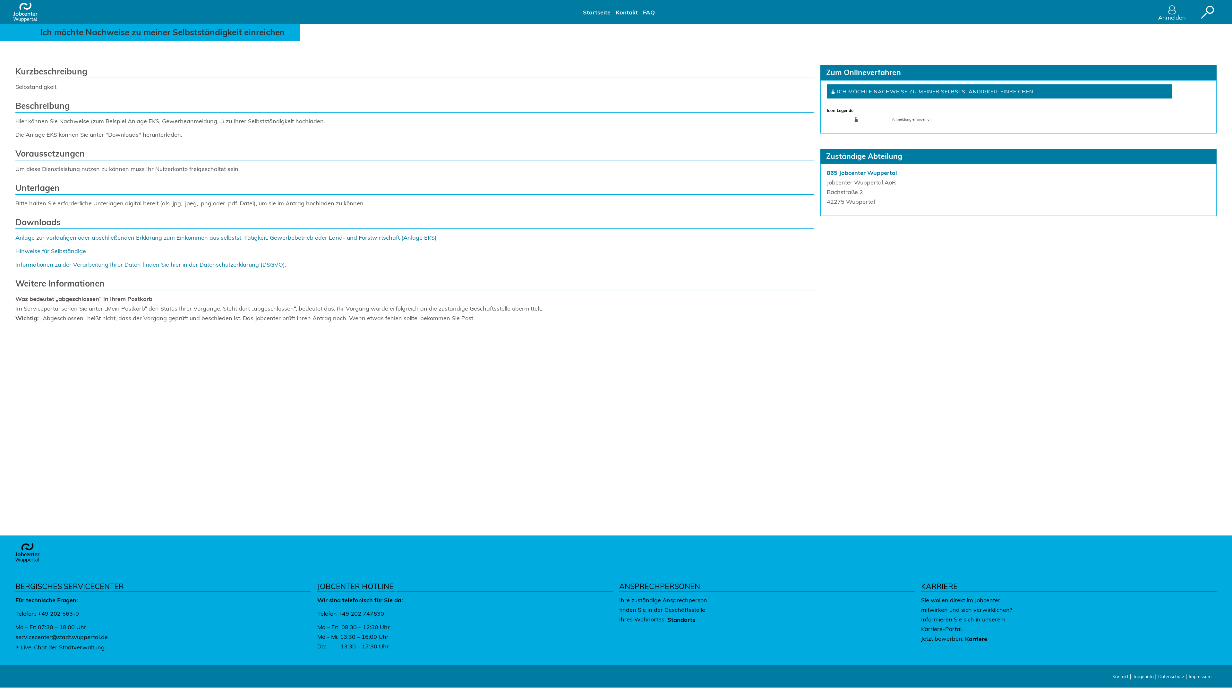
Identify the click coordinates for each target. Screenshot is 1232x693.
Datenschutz (1171, 677)
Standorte (681, 619)
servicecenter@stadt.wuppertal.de (61, 637)
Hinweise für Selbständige (50, 251)
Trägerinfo (1144, 677)
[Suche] (1208, 12)
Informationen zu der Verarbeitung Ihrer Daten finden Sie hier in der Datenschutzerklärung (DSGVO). (150, 264)
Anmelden (1172, 17)
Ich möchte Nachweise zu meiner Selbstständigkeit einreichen (934, 91)
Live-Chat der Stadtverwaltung (63, 647)
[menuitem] (596, 12)
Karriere (976, 639)
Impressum (1200, 677)
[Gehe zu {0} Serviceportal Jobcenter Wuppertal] (30, 12)
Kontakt (1121, 677)
